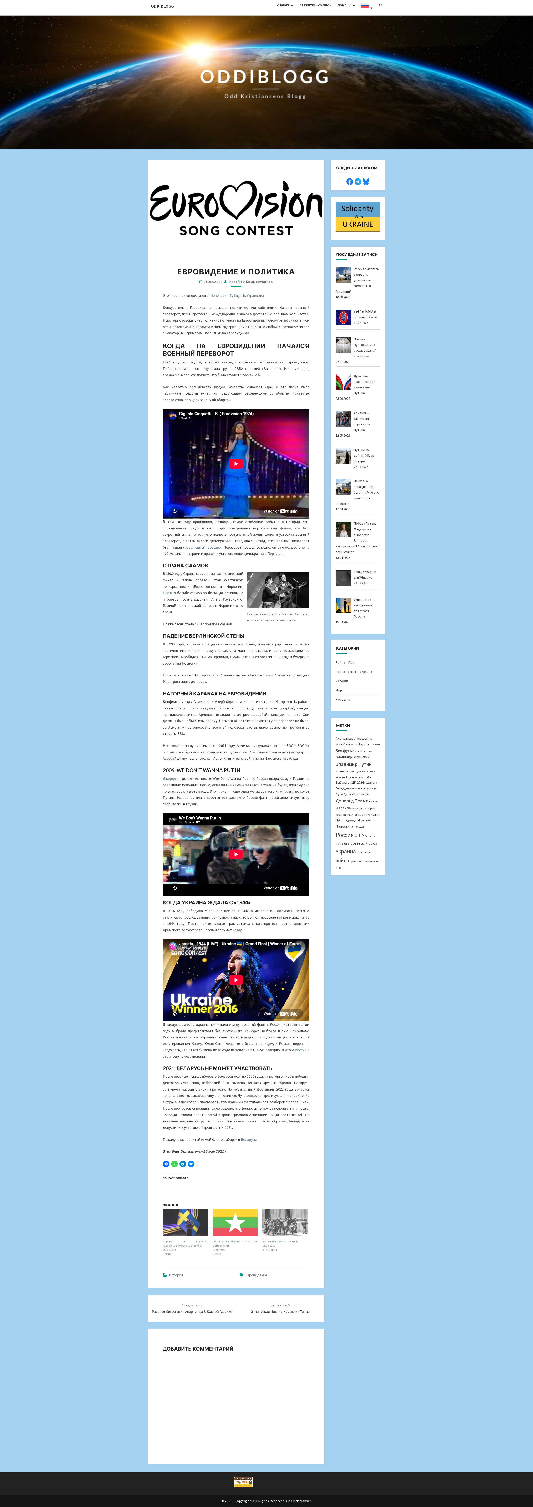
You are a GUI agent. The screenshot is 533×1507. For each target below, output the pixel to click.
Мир (339, 690)
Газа (374, 782)
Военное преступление (352, 771)
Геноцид (341, 788)
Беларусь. (249, 1139)
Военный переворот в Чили (280, 1241)
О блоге (283, 5)
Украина (346, 851)
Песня (168, 592)
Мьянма (375, 814)
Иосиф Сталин (359, 808)
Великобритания (362, 751)
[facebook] (350, 181)
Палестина (344, 826)
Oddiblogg (162, 6)
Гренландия (371, 788)
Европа (373, 801)
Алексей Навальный (348, 744)
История (176, 1275)
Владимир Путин (354, 764)
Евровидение (256, 1275)
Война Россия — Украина (354, 672)
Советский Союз (364, 843)
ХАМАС (359, 852)
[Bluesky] (366, 181)
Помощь (344, 5)
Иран (371, 808)
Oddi (232, 281)
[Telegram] (358, 181)
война (342, 860)
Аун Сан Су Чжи (370, 744)
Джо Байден (360, 794)
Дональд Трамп (352, 801)
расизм (375, 861)
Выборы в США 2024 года (353, 782)
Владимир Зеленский (353, 756)
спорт (339, 868)
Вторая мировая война (359, 777)
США (359, 835)
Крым (361, 814)
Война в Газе (345, 662)
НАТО (340, 820)
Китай (354, 814)
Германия (351, 788)
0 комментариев (258, 281)
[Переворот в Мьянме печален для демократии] (235, 1222)
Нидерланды (351, 820)
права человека (361, 861)
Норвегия (343, 699)
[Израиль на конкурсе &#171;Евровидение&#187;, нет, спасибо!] (185, 1222)
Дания (347, 794)
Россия (345, 835)
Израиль (343, 808)
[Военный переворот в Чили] (285, 1222)
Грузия (339, 794)
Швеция (368, 852)
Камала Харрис (343, 814)
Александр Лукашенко (354, 738)
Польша (359, 826)
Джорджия (172, 778)
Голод (361, 788)
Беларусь (344, 750)
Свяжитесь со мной (315, 5)
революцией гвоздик (202, 547)
